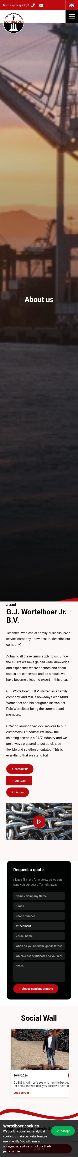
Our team (20, 780)
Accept (65, 1131)
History (19, 792)
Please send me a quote (37, 988)
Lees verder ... (23, 1092)
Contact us (21, 769)
